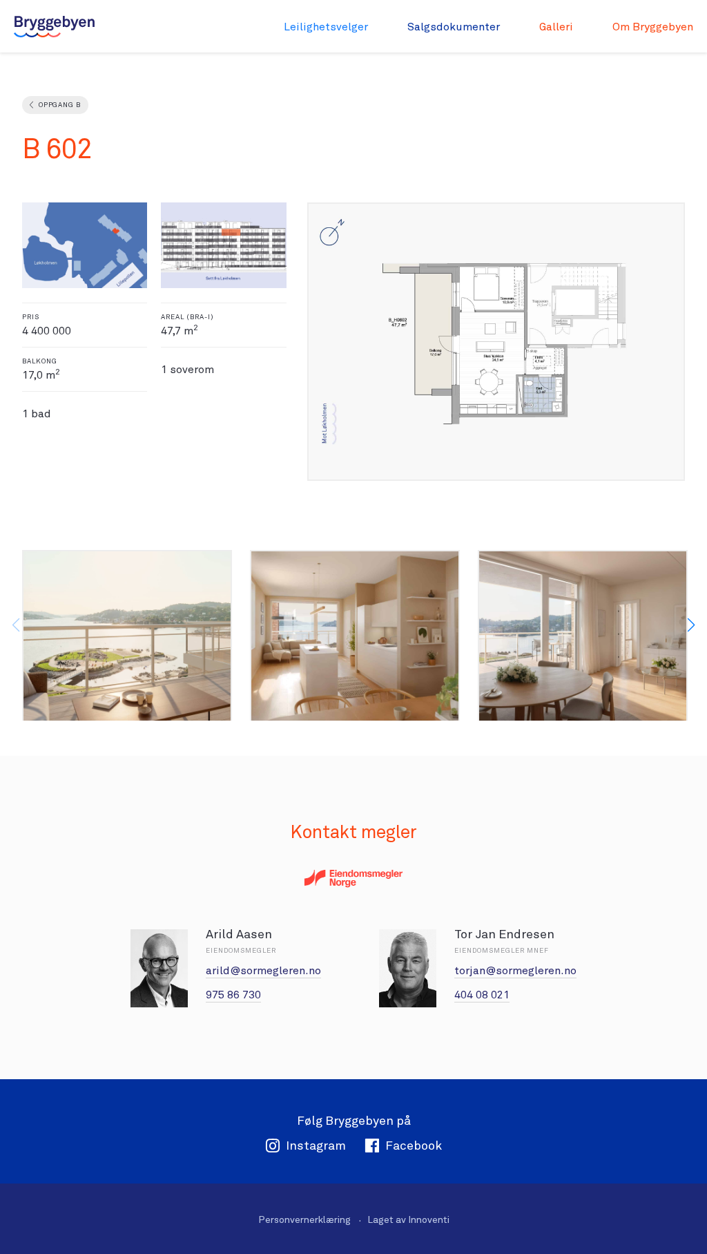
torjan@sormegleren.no (515, 970)
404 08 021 (482, 994)
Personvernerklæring (304, 1219)
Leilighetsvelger (326, 26)
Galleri (556, 26)
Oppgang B (59, 104)
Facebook (413, 1145)
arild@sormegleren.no (263, 970)
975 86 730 (233, 994)
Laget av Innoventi (408, 1219)
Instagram (316, 1145)
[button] (691, 625)
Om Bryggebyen (652, 26)
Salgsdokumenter (453, 26)
